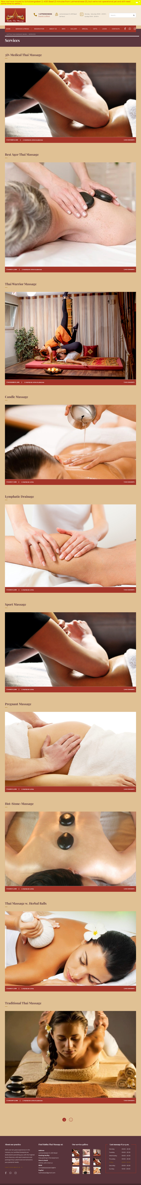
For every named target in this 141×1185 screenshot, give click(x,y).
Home (8, 29)
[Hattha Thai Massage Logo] (15, 15)
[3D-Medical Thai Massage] (76, 1152)
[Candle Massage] (76, 1160)
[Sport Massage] (98, 1160)
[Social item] (6, 1173)
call (45, 1163)
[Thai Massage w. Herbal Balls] (98, 1169)
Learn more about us (13, 1167)
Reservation (39, 29)
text (49, 1163)
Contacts (116, 29)
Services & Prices (22, 29)
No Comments (129, 140)
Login (104, 29)
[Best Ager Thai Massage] (87, 1152)
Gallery (73, 29)
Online (41, 1163)
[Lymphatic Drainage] (87, 1160)
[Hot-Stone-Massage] (87, 1169)
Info (63, 29)
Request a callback (44, 16)
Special (85, 29)
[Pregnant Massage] (76, 1169)
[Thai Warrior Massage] (98, 1152)
